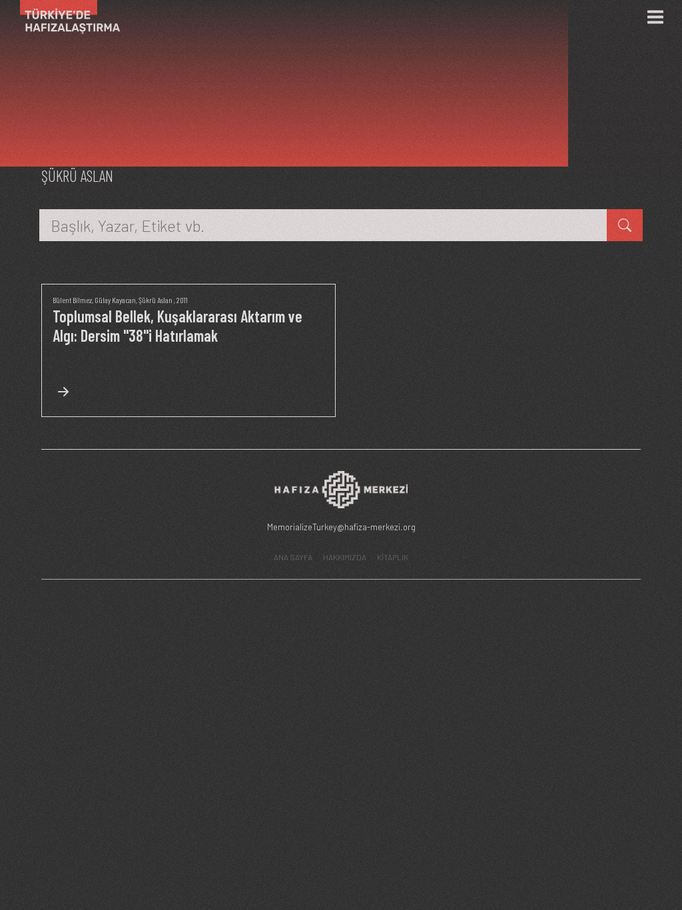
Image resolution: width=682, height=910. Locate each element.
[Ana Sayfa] (65, 17)
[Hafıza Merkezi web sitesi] (341, 493)
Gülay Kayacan (115, 299)
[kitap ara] (625, 225)
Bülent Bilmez (72, 299)
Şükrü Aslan (155, 299)
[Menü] (655, 17)
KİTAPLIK (392, 557)
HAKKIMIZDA (344, 557)
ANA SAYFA (293, 557)
